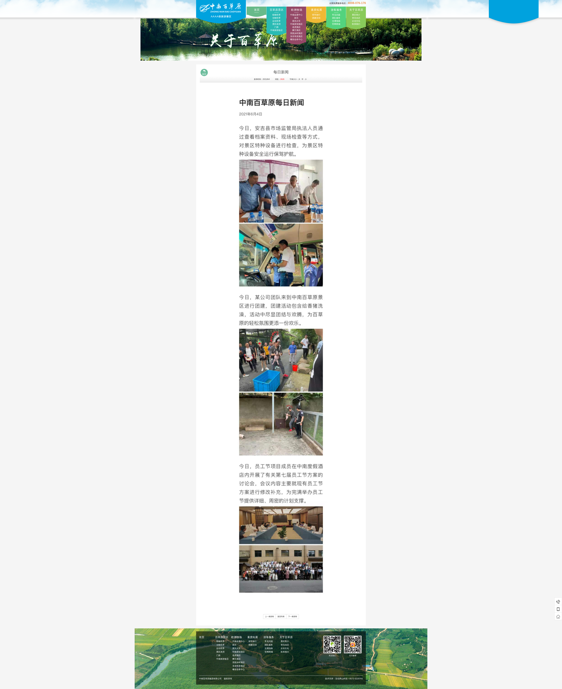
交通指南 (336, 21)
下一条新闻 (292, 617)
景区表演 (276, 24)
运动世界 (276, 21)
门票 (276, 27)
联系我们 (356, 24)
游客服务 (336, 9)
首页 (257, 9)
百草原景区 (277, 9)
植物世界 (276, 15)
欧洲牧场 (296, 9)
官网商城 (336, 24)
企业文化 (356, 21)
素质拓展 (316, 9)
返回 (204, 74)
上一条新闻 (269, 617)
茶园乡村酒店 (296, 33)
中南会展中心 (296, 15)
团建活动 (316, 18)
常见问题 (336, 15)
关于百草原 (356, 9)
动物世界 (276, 18)
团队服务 (336, 18)
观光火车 (296, 21)
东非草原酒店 (296, 36)
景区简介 (356, 15)
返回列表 (281, 617)
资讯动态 (356, 18)
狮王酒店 (296, 30)
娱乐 (296, 18)
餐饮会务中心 (296, 39)
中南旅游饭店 (276, 30)
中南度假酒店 (296, 24)
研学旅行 (316, 15)
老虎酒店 (296, 27)
